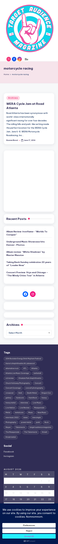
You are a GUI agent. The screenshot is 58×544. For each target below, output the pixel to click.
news (25, 418)
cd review (10, 378)
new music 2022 (12, 418)
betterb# (37, 373)
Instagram (9, 456)
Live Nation (10, 408)
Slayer (8, 427)
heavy (44, 398)
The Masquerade (12, 432)
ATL (25, 368)
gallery (8, 398)
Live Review (24, 408)
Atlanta (34, 368)
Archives (13, 98)
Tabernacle (20, 427)
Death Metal (32, 393)
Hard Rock (33, 398)
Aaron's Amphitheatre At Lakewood (20, 363)
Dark (20, 393)
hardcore (20, 398)
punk (38, 422)
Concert (38, 383)
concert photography (34, 388)
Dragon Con (46, 393)
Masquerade (39, 408)
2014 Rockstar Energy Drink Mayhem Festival (23, 359)
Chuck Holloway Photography (18, 383)
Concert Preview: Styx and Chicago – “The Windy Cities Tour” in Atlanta (27, 274)
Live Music (37, 403)
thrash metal (11, 437)
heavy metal (11, 403)
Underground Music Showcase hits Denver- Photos (25, 243)
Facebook (9, 451)
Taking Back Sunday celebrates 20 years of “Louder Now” (28, 264)
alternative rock (12, 368)
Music (30, 413)
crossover (10, 393)
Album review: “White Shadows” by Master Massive (25, 253)
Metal (8, 413)
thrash (44, 432)
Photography (11, 422)
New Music (42, 413)
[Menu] (26, 59)
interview (24, 403)
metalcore (19, 413)
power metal (26, 422)
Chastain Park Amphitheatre (29, 378)
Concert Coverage (13, 388)
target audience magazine (40, 427)
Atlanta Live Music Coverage (17, 373)
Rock (47, 422)
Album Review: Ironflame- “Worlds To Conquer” (26, 233)
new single (36, 418)
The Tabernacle (30, 432)
